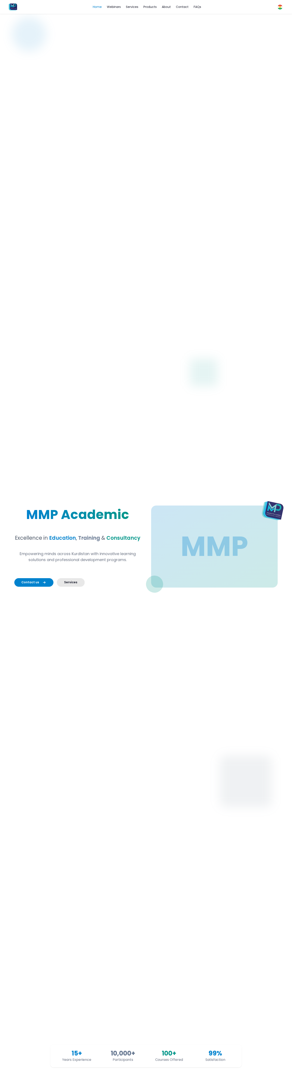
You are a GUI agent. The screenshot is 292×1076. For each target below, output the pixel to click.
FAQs (197, 7)
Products (150, 7)
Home (97, 7)
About (166, 7)
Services (132, 7)
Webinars (114, 7)
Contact (182, 7)
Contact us (30, 582)
